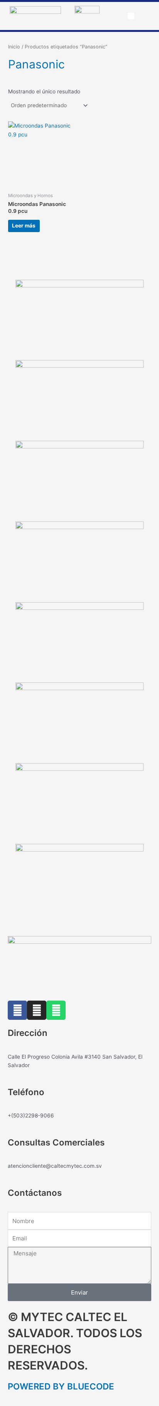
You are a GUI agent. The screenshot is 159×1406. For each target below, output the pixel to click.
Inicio (14, 47)
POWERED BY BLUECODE (61, 1386)
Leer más (24, 225)
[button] (131, 16)
